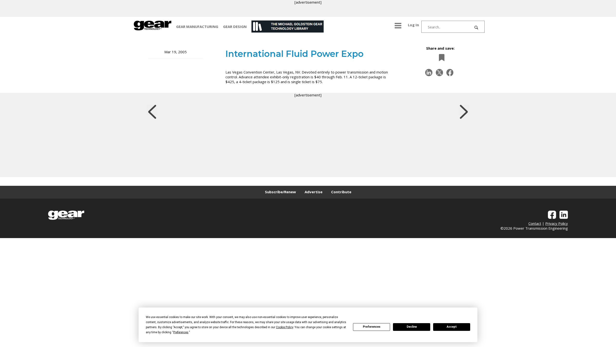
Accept (452, 326)
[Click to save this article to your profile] (440, 57)
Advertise (313, 191)
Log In (413, 24)
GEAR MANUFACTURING (197, 26)
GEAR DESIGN (235, 26)
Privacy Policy (556, 223)
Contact (534, 223)
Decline (412, 326)
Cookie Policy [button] (284, 327)
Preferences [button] (180, 332)
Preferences (371, 326)
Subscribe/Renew (280, 191)
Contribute (341, 191)
